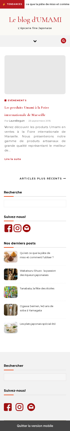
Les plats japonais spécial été (38, 323)
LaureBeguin (17, 120)
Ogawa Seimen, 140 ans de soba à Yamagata (36, 308)
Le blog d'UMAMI (35, 19)
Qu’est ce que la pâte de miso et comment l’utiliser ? (37, 255)
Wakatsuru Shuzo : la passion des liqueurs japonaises (38, 273)
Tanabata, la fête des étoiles (37, 288)
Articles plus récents (41, 178)
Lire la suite (12, 159)
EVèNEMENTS (17, 100)
